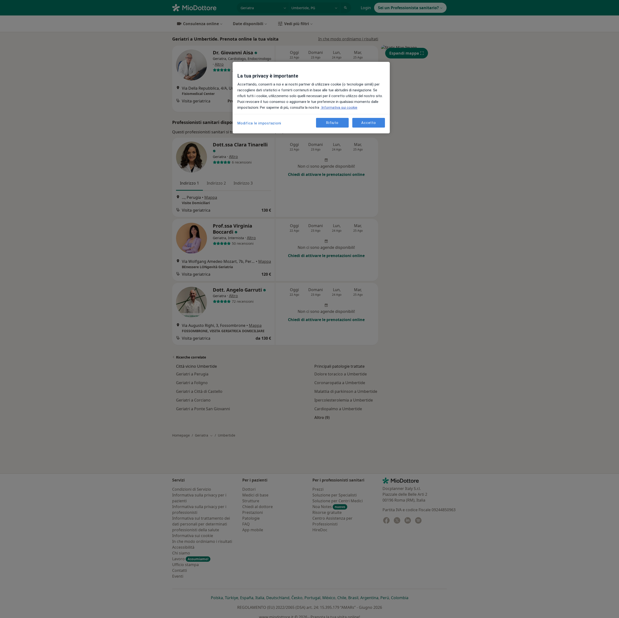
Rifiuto (332, 122)
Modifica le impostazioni (259, 123)
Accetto (368, 122)
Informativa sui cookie (338, 107)
